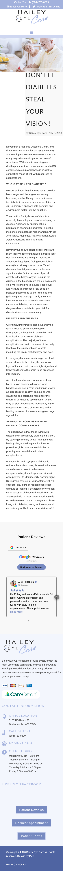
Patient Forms (31, 836)
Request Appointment (31, 823)
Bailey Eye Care (38, 133)
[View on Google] (13, 583)
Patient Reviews (31, 810)
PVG (31, 856)
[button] (6, 597)
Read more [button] (16, 611)
